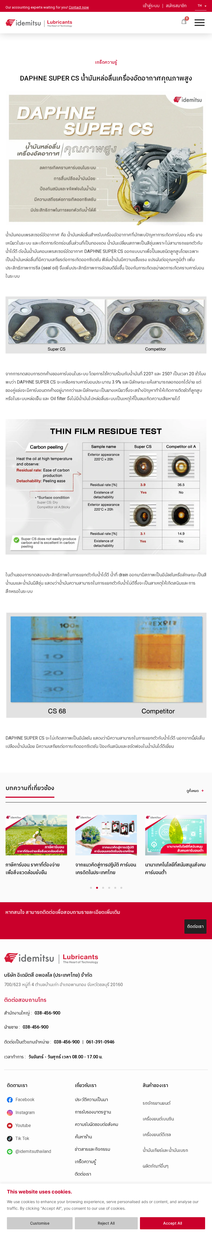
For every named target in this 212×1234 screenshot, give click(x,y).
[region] (106, 1209)
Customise (39, 1223)
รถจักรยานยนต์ (156, 1103)
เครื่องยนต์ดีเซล (157, 1134)
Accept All (172, 1223)
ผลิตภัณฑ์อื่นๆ (155, 1166)
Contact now (79, 7)
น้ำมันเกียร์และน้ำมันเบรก (165, 1150)
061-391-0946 (100, 1042)
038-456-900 (47, 1013)
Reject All (106, 1223)
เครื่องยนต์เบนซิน (158, 1118)
